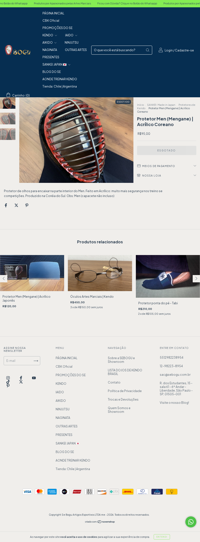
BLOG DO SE (51, 72)
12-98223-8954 (171, 366)
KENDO (48, 35)
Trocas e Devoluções (123, 399)
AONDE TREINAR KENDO (59, 79)
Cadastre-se (184, 50)
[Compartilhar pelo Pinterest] (27, 205)
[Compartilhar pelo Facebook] (6, 205)
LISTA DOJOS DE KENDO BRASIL (125, 372)
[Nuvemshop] (100, 522)
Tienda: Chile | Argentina (59, 86)
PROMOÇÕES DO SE (57, 28)
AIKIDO (47, 42)
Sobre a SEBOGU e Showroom (121, 360)
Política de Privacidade (125, 391)
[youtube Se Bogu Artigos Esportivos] (34, 378)
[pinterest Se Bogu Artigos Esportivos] (8, 386)
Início (140, 104)
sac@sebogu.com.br (175, 374)
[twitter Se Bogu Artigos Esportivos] (21, 382)
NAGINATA (49, 50)
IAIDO (69, 35)
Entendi (161, 537)
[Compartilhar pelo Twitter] (16, 205)
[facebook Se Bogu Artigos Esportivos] (21, 378)
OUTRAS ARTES (76, 50)
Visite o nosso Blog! (174, 402)
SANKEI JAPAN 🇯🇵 (54, 64)
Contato (114, 382)
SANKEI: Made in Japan (161, 104)
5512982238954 (171, 357)
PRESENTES (50, 57)
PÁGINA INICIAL (53, 13)
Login (169, 50)
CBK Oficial (50, 20)
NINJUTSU (72, 42)
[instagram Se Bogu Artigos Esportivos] (8, 378)
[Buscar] (147, 50)
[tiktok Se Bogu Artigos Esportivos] (8, 382)
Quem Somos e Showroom (119, 410)
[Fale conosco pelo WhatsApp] (190, 521)
